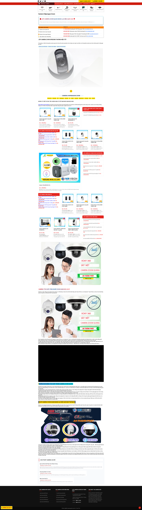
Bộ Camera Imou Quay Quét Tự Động (92, 167)
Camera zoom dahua (52, 46)
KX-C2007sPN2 (90, 36)
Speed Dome (81, 98)
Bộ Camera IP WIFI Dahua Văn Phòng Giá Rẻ (91, 220)
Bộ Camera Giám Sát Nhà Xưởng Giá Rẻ (93, 235)
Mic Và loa (49, 98)
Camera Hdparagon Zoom (71, 95)
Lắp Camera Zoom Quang (43, 104)
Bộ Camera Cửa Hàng (60, 497)
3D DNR (93, 98)
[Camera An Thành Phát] (40, 1)
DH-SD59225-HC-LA (89, 29)
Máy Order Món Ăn (44, 478)
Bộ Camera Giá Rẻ (77, 3)
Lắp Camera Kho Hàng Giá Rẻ (61, 499)
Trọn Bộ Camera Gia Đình (60, 493)
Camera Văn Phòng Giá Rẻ (61, 501)
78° (57, 98)
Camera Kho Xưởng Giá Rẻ (61, 495)
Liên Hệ (92, 3)
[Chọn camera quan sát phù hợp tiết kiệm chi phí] (103, 9)
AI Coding (86, 98)
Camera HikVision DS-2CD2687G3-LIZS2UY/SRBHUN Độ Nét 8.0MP (44, 229)
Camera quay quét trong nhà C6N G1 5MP (45, 119)
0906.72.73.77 (78, 502)
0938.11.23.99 (98, 1)
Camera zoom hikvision (43, 46)
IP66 (90, 98)
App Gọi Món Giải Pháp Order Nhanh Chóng (49, 463)
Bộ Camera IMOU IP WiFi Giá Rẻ (92, 238)
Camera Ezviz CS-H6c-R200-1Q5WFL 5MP (59, 119)
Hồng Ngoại (62, 98)
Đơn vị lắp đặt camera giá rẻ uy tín (69, 508)
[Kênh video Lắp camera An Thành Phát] (43, 1)
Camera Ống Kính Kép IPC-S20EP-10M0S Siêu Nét (73, 229)
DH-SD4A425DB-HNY (90, 31)
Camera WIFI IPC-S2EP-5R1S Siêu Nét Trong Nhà (60, 229)
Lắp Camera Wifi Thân (44, 497)
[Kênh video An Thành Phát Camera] (45, 1)
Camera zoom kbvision (61, 46)
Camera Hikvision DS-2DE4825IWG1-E (72, 119)
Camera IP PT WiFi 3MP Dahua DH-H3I (92, 115)
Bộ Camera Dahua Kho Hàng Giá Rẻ (92, 231)
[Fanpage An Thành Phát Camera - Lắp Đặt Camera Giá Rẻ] (38, 1)
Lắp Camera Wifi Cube (44, 493)
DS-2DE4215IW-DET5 (94, 33)
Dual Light (54, 98)
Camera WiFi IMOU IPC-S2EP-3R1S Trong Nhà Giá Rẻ (92, 228)
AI (69, 98)
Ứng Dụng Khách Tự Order (45, 471)
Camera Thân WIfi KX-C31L (44, 185)
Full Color (66, 98)
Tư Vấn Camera (86, 3)
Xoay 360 (76, 98)
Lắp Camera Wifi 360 (43, 495)
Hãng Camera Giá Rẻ (68, 3)
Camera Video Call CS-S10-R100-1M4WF (67, 142)
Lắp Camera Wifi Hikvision (44, 501)
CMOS (72, 98)
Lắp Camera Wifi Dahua (44, 499)
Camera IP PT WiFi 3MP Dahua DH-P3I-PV (93, 112)
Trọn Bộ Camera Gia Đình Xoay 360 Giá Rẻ (91, 224)
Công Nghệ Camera (58, 3)
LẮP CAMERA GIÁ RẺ (86, 1)
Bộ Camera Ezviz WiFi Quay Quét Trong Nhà (92, 170)
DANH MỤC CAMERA (45, 3)
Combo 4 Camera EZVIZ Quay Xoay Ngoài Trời (92, 174)
